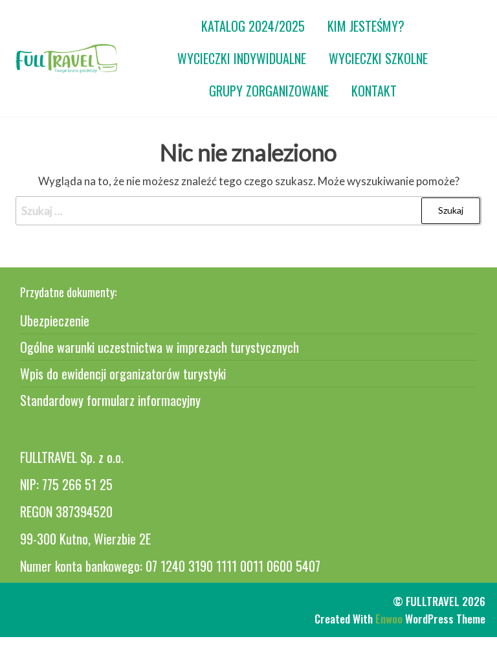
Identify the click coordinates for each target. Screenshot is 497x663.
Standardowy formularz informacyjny (110, 400)
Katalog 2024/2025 (253, 26)
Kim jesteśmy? (365, 26)
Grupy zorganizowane (269, 90)
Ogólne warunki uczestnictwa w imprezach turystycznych (159, 347)
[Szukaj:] (248, 210)
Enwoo (389, 619)
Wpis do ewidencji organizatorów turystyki (123, 373)
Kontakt (374, 90)
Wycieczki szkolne (378, 58)
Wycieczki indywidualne (241, 58)
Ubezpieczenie (54, 320)
